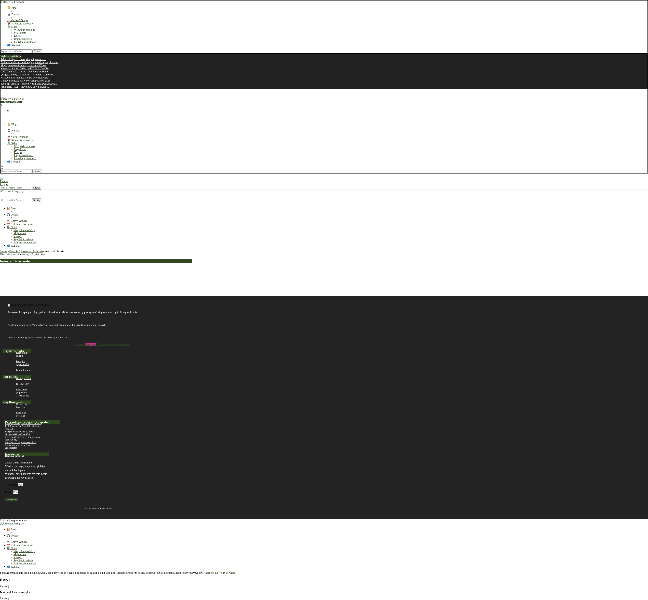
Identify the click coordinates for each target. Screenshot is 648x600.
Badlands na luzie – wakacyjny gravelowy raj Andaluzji (30, 62)
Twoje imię (11, 484)
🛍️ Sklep (12, 26)
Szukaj (37, 51)
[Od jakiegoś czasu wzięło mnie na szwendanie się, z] (194, 275)
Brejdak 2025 (23, 384)
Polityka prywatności (25, 42)
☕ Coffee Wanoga (17, 20)
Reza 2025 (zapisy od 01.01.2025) (22, 392)
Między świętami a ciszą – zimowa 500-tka (23, 65)
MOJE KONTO (11, 102)
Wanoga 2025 (23, 378)
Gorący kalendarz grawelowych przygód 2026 (25, 80)
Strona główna (8, 251)
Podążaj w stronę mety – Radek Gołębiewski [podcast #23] (20, 433)
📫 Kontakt (13, 45)
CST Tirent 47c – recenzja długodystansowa (24, 71)
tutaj (70, 337)
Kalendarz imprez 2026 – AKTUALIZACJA (25, 68)
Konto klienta (23, 370)
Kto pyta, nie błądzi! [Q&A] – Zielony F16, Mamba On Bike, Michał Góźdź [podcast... (23, 426)
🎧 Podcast (13, 14)
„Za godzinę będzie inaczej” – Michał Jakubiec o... (28, 74)
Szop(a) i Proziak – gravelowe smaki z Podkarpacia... (29, 83)
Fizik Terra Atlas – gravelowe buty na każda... (25, 86)
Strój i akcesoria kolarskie (29, 251)
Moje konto (20, 32)
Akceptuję (209, 572)
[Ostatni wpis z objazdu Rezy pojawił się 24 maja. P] (453, 277)
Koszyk (18, 35)
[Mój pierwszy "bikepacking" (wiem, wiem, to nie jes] (65, 280)
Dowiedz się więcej (225, 572)
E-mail (9, 492)
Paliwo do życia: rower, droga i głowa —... (23, 59)
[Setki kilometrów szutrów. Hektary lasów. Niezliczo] (324, 272)
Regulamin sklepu (23, 38)
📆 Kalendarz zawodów (20, 23)
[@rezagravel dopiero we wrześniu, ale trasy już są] (583, 269)
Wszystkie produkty (24, 29)
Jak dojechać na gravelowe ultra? (20, 442)
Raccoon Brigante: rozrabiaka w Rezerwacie (24, 77)
